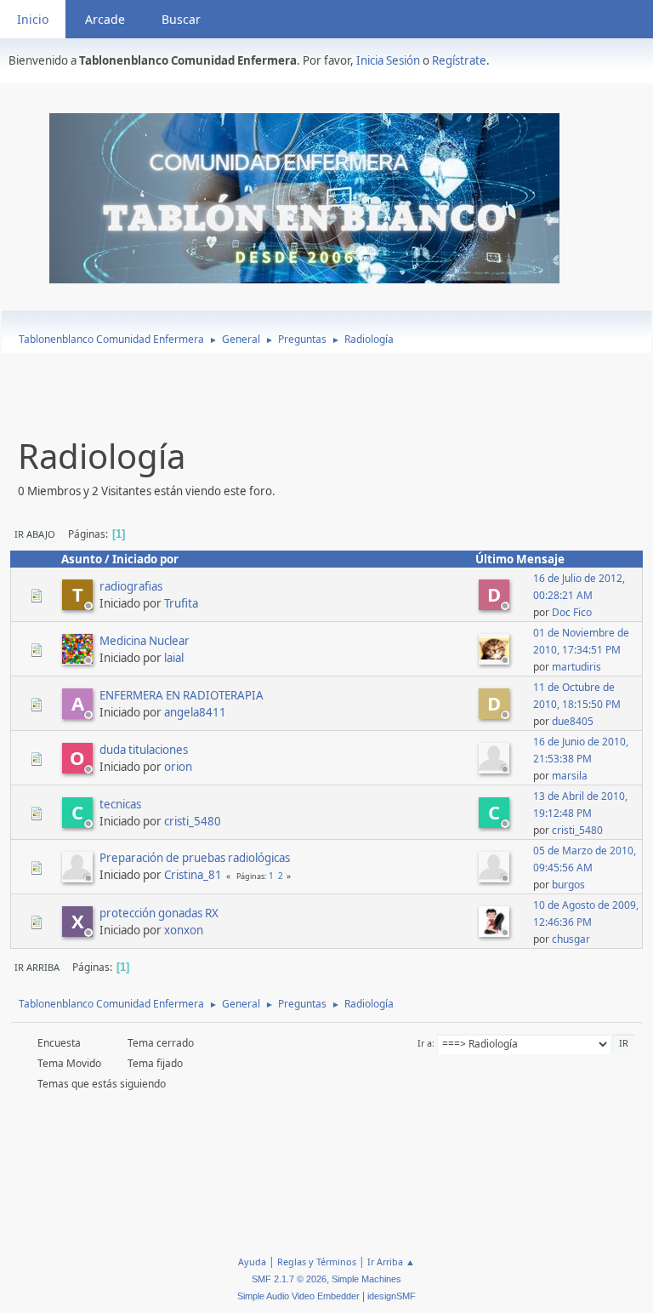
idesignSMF (391, 1296)
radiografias (130, 586)
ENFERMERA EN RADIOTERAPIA (181, 695)
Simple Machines (366, 1279)
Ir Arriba (37, 967)
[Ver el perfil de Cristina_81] (79, 877)
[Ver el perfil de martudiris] (496, 659)
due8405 (572, 721)
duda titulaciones (143, 749)
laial (174, 657)
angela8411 (195, 712)
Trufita (181, 603)
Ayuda (252, 1261)
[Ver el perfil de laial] (79, 659)
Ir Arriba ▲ (391, 1261)
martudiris (576, 666)
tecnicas (120, 804)
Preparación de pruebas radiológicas (194, 857)
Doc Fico (572, 612)
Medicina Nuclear (144, 640)
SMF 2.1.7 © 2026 (289, 1279)
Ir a (424, 1042)
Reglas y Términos (316, 1261)
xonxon (183, 930)
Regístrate (459, 60)
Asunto (81, 559)
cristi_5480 (192, 821)
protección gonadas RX (159, 913)
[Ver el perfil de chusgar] (496, 931)
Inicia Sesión (388, 60)
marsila (570, 775)
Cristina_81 (193, 874)
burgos (568, 884)
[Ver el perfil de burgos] (496, 877)
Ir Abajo (34, 534)
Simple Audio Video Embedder (298, 1296)
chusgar (571, 939)
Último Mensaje (520, 559)
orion (178, 766)
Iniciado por (145, 559)
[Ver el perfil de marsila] (496, 768)
